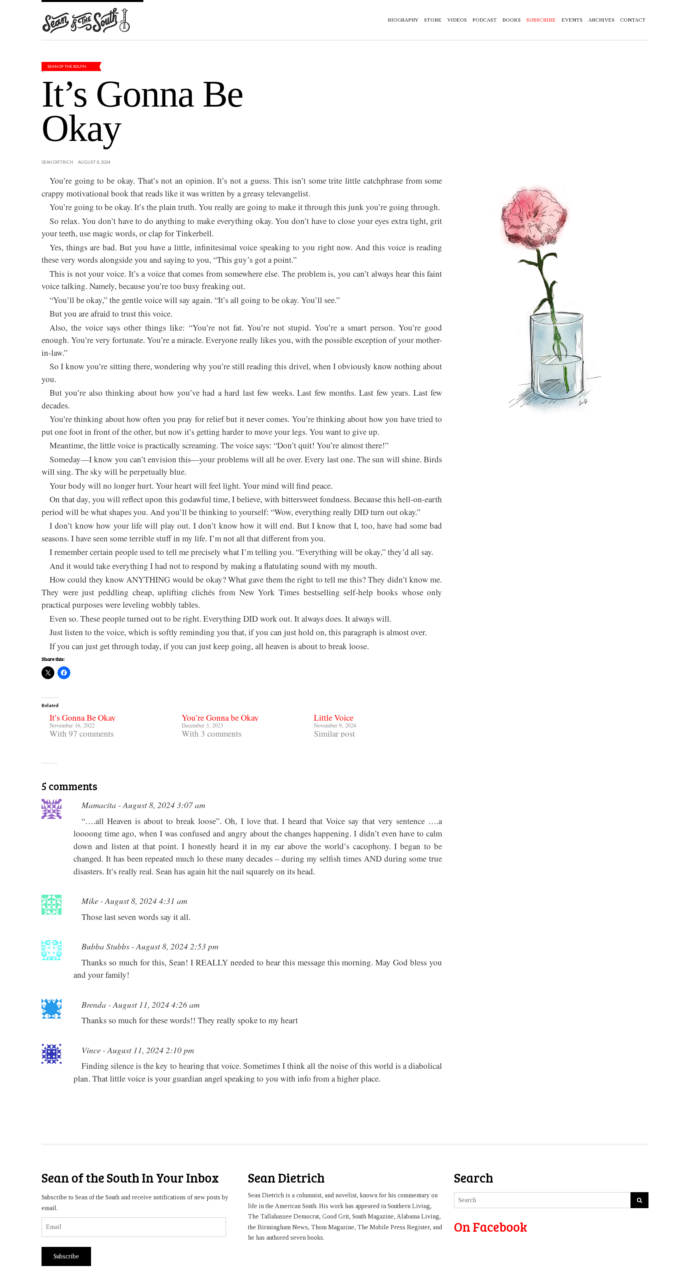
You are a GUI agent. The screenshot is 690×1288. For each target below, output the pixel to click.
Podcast (484, 20)
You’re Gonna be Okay (220, 717)
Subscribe (66, 1256)
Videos (457, 20)
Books (511, 20)
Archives (601, 20)
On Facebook (490, 1226)
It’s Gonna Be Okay (83, 717)
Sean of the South (67, 66)
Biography (403, 20)
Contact (633, 20)
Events (572, 20)
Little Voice (333, 717)
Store (433, 20)
